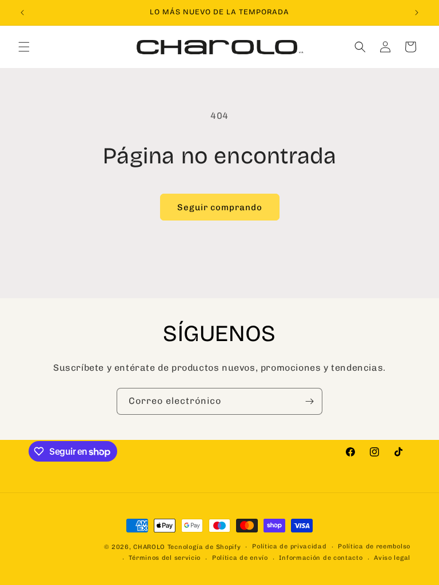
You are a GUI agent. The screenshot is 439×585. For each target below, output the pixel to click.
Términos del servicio (165, 558)
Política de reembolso (374, 546)
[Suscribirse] (309, 401)
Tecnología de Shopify (204, 547)
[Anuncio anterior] (22, 12)
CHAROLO (149, 547)
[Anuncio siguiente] (416, 12)
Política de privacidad (289, 546)
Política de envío (240, 558)
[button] (24, 46)
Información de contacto (320, 558)
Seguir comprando (219, 207)
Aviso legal (392, 558)
